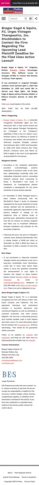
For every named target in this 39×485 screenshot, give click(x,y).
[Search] (25, 18)
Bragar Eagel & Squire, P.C (15, 120)
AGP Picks (5, 3)
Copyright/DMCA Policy (13, 482)
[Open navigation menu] (4, 19)
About (10, 473)
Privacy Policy (29, 482)
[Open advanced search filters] (30, 18)
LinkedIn (29, 335)
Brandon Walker (22, 277)
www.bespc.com (23, 325)
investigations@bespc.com (14, 283)
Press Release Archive (22, 473)
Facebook (6, 338)
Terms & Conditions (29, 477)
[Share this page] (36, 19)
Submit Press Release (11, 477)
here (7, 104)
